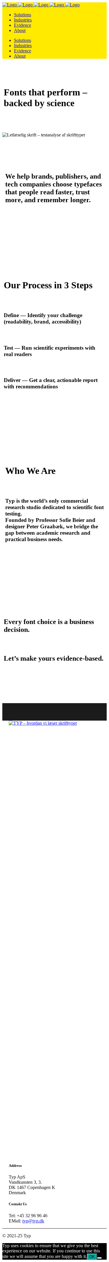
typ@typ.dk (33, 1220)
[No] (99, 1258)
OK (92, 1256)
